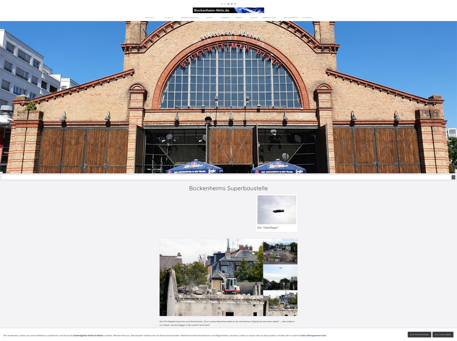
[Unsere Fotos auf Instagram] (228, 4)
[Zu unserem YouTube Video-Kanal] (232, 4)
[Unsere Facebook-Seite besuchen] (222, 4)
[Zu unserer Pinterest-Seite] (235, 4)
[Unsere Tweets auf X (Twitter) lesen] (225, 4)
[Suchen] (317, 17)
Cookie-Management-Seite (312, 335)
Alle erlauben (443, 335)
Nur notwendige (419, 335)
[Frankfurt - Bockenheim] (139, 17)
